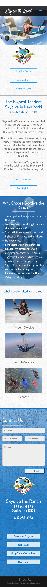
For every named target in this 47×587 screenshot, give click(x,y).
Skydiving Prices (23, 79)
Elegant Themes (20, 583)
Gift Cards (23, 544)
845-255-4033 (23, 517)
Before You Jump (23, 88)
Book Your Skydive (23, 71)
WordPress (36, 583)
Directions (23, 562)
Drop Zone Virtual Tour (23, 553)
